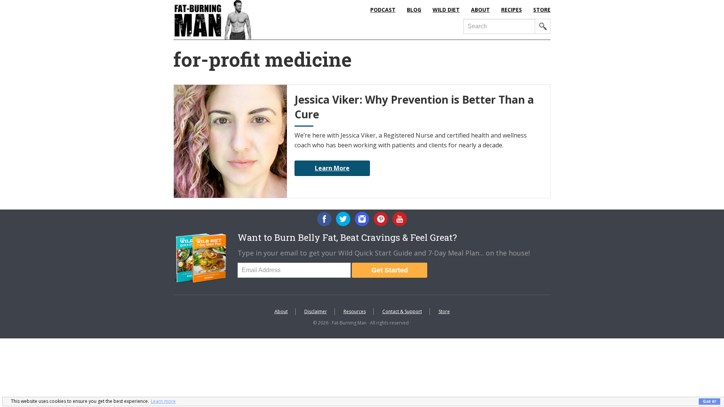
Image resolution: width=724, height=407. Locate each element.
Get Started (389, 270)
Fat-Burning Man (243, 20)
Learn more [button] (163, 401)
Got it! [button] (709, 401)
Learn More (332, 168)
